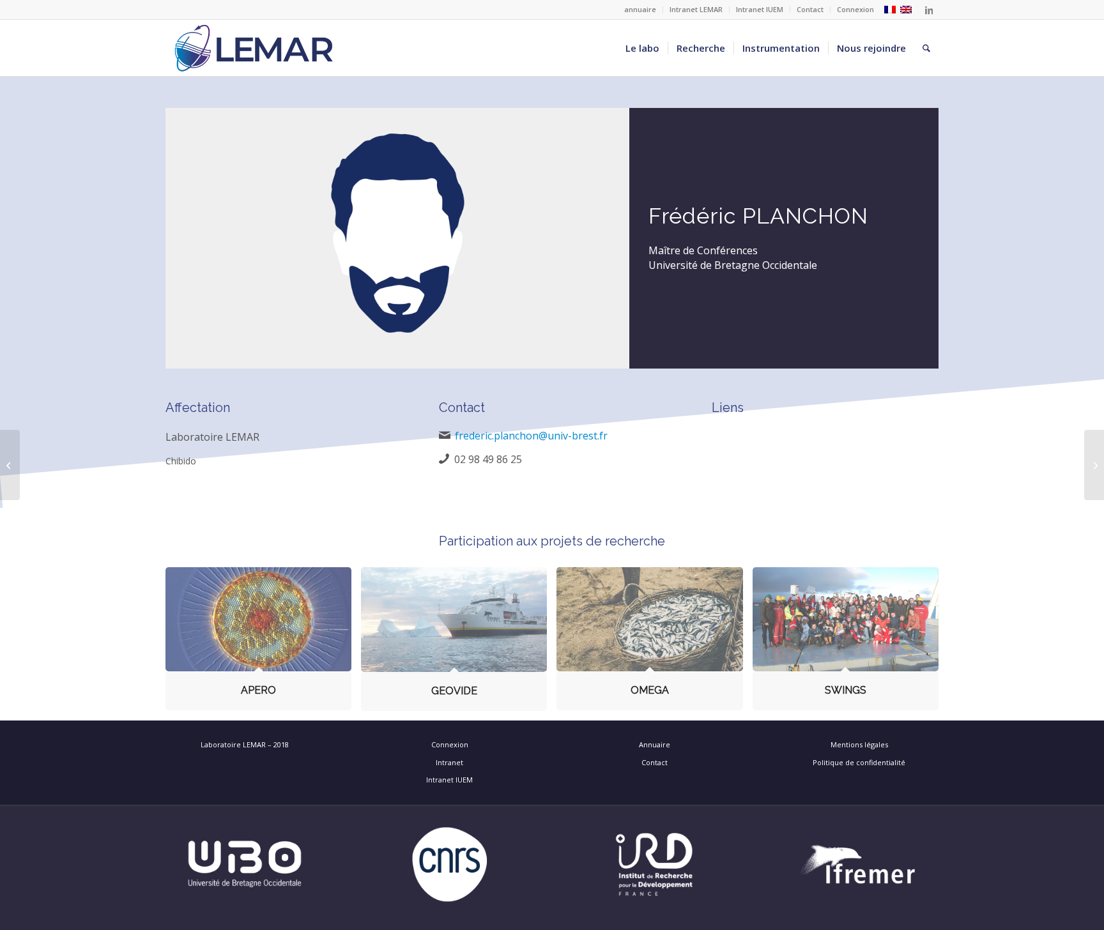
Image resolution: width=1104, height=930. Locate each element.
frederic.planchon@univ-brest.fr (531, 436)
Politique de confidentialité (859, 762)
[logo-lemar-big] (254, 48)
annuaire (640, 9)
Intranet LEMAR (696, 9)
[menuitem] (640, 9)
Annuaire (654, 744)
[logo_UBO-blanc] (244, 864)
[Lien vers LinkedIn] (929, 9)
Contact (810, 9)
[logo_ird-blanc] (654, 864)
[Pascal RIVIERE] (1094, 465)
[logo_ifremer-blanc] (859, 864)
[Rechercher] (926, 48)
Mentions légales (859, 744)
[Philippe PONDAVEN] (10, 465)
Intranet (449, 762)
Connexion (855, 9)
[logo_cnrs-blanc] (450, 864)
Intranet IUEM (759, 9)
